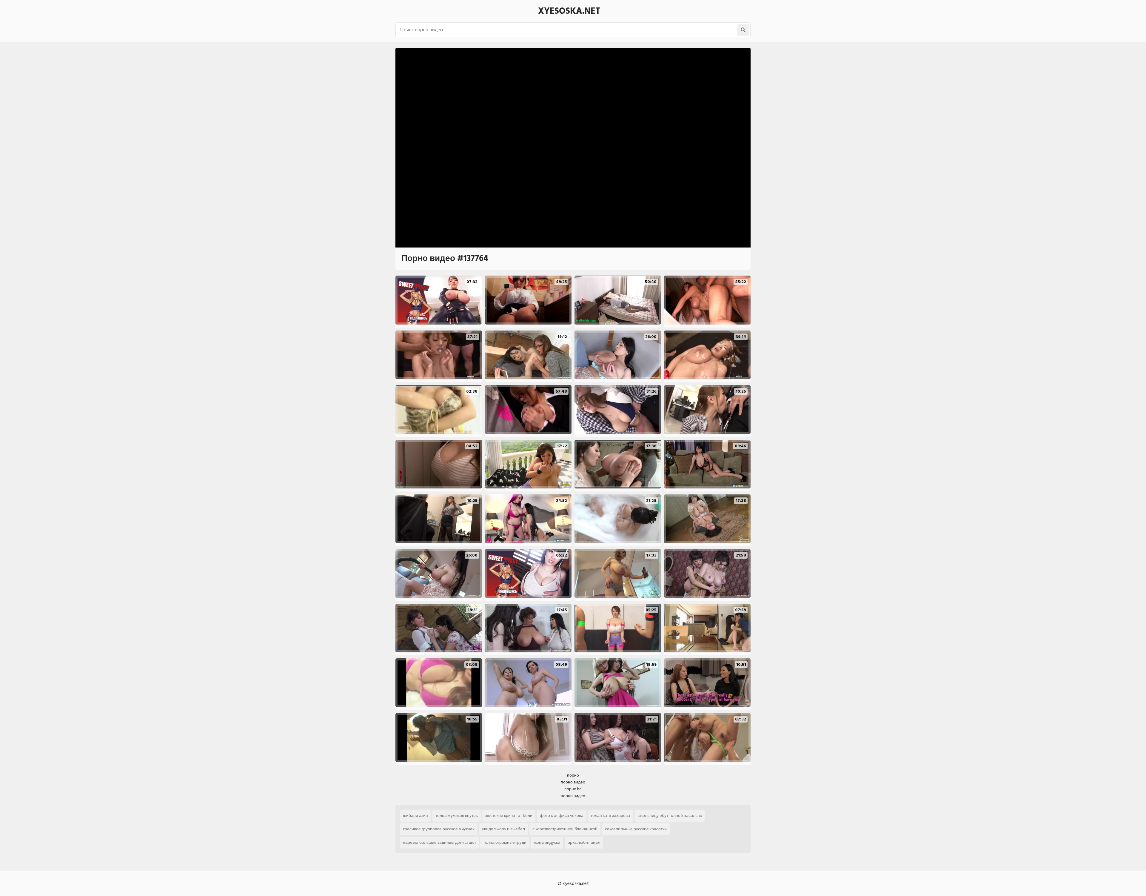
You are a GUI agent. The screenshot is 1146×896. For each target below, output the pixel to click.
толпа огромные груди (504, 842)
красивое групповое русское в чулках (439, 829)
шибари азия (415, 815)
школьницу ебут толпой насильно (669, 815)
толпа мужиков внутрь (456, 815)
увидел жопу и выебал (503, 829)
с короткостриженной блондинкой (564, 829)
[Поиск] (743, 30)
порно (573, 775)
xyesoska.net (569, 11)
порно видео (573, 782)
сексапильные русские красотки (636, 829)
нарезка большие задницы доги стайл (439, 842)
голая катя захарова (610, 815)
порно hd (573, 789)
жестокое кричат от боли (508, 815)
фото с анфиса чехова (561, 815)
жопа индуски (547, 842)
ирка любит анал (584, 842)
